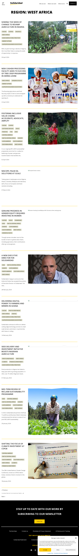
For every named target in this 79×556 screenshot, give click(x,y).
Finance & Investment (16, 361)
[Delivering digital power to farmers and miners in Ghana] (52, 316)
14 (14, 493)
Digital (14, 313)
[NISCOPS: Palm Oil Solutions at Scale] (52, 186)
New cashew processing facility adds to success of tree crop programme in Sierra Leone (14, 72)
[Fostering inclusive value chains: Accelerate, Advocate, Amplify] (52, 128)
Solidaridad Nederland (20, 540)
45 (23, 493)
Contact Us (73, 3)
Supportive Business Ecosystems (12, 44)
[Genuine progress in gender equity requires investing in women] (52, 226)
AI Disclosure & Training (63, 531)
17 (18, 493)
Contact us (25, 531)
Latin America (6, 141)
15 (15, 493)
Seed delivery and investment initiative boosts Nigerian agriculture (12, 350)
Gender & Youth (17, 80)
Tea (11, 131)
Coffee (11, 31)
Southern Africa (7, 144)
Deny (58, 550)
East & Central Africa (8, 138)
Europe (20, 138)
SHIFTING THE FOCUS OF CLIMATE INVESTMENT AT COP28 (13, 446)
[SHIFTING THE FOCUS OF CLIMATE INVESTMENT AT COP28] (52, 460)
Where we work (52, 3)
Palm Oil (18, 31)
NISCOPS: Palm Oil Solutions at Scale (11, 172)
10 (9, 493)
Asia (16, 131)
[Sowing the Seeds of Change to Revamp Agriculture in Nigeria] (52, 37)
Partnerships (13, 531)
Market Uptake (6, 41)
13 (13, 493)
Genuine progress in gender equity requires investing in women (13, 213)
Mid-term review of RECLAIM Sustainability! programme (13, 391)
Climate (4, 361)
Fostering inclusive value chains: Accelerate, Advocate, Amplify (13, 117)
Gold (17, 128)
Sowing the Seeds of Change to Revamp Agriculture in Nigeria (13, 24)
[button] (76, 538)
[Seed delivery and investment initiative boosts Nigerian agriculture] (52, 361)
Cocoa (4, 31)
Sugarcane (18, 220)
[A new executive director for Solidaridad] (52, 269)
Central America (7, 135)
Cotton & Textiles (7, 128)
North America (6, 271)
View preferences (71, 550)
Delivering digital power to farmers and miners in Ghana (13, 303)
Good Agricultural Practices (11, 38)
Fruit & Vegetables (14, 310)
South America (17, 141)
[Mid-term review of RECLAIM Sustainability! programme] (52, 411)
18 (19, 493)
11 (10, 493)
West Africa (5, 34)
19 (20, 493)
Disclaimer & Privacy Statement (61, 553)
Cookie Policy (50, 553)
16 (16, 493)
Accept (45, 550)
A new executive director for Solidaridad (10, 258)
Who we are (42, 3)
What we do (61, 3)
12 (11, 493)
